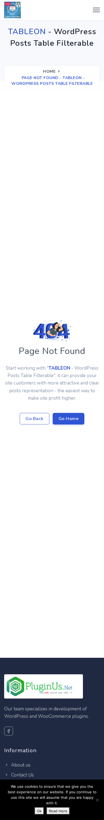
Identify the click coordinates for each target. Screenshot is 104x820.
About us (20, 765)
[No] (97, 800)
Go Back (35, 419)
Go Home (69, 419)
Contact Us (22, 775)
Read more (58, 811)
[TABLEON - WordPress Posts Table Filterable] (12, 10)
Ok (39, 811)
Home (49, 71)
